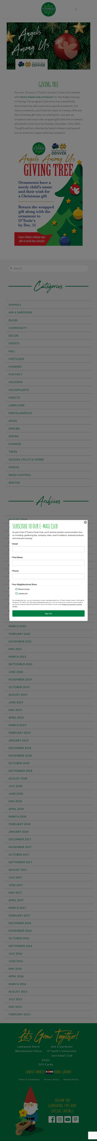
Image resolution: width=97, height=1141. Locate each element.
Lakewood (22, 593)
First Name (17, 557)
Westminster (24, 589)
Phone (15, 571)
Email (15, 544)
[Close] (85, 522)
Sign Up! (48, 613)
